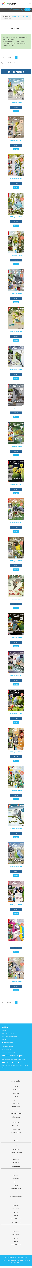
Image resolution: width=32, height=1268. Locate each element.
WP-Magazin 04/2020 (16, 217)
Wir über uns (16, 1090)
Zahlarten (6, 1027)
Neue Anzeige (16, 1129)
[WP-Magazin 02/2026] (16, 586)
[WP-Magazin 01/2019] (16, 968)
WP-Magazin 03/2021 (16, 522)
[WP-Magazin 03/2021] (16, 509)
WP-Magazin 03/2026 (16, 331)
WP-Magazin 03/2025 (16, 370)
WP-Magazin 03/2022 (16, 484)
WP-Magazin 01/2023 (16, 905)
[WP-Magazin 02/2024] (16, 624)
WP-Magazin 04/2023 (16, 140)
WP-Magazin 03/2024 (16, 408)
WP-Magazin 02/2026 (16, 599)
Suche (10, 9)
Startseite (13, 16)
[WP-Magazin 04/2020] (16, 204)
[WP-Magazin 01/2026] (16, 815)
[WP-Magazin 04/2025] (16, 89)
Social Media (16, 1106)
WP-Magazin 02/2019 (16, 790)
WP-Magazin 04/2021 (16, 178)
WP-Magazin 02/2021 (16, 713)
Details (16, 111)
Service (16, 1096)
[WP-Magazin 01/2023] (16, 891)
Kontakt (16, 1086)
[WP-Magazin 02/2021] (16, 700)
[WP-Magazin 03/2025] (16, 356)
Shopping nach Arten (16, 1152)
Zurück (9, 57)
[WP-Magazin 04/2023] (16, 127)
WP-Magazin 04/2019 (16, 255)
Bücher (16, 1182)
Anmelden (16, 1163)
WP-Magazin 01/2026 (16, 828)
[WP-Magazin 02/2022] (16, 662)
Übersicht (16, 1122)
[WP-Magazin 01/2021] (16, 930)
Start (3, 57)
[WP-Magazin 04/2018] (16, 280)
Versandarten (7, 1043)
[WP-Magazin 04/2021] (16, 165)
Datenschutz (16, 1103)
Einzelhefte (16, 1175)
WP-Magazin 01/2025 (16, 866)
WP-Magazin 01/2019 (16, 981)
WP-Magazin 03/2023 (16, 446)
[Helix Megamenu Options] (30, 3)
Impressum (16, 1100)
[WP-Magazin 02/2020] (16, 739)
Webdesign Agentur (16, 1262)
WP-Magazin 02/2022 (16, 675)
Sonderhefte (16, 1178)
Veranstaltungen (16, 1188)
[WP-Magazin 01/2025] (16, 853)
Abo (16, 1172)
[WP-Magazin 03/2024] (16, 395)
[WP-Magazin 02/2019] (16, 777)
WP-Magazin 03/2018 (16, 561)
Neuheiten (16, 1149)
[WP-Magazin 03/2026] (16, 318)
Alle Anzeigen (16, 1126)
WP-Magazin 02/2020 (16, 752)
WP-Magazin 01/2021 (16, 943)
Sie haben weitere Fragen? (12, 1055)
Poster (16, 1185)
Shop (19, 16)
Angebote (16, 1146)
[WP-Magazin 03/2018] (16, 547)
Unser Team (16, 1093)
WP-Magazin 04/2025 (16, 102)
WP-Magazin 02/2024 (16, 637)
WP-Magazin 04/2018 (16, 293)
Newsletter (16, 1110)
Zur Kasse (27, 9)
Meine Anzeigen (16, 1132)
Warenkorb (18, 9)
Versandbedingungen (16, 1113)
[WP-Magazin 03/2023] (16, 433)
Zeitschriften (25, 16)
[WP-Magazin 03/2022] (16, 471)
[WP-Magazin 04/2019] (16, 242)
